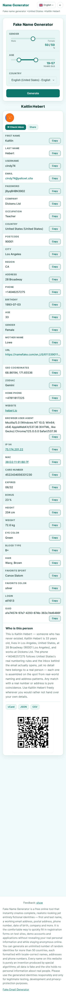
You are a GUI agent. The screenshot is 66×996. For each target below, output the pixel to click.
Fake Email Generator (16, 989)
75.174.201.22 (14, 449)
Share (33, 127)
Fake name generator (14, 11)
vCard (11, 706)
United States (35, 11)
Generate (33, 93)
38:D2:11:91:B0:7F (17, 462)
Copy (55, 140)
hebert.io (11, 410)
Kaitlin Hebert (52, 11)
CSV (34, 706)
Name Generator (16, 5)
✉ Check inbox (15, 127)
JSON (23, 706)
